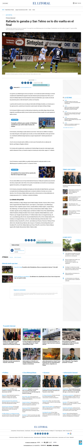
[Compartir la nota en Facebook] (22, 83)
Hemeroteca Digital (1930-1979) (16, 437)
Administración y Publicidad (40, 437)
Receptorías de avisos (28, 437)
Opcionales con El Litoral (63, 437)
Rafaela (11, 257)
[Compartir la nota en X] (25, 83)
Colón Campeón (17, 257)
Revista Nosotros (20, 430)
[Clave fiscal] (80, 444)
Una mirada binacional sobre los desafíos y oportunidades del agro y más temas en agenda (73, 119)
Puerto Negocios (58, 430)
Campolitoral (14, 430)
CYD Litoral (33, 430)
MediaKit (72, 437)
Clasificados (27, 430)
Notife (64, 430)
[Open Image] (4, 34)
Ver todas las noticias (68, 127)
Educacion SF (69, 430)
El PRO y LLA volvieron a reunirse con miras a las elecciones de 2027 (72, 124)
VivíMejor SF (52, 430)
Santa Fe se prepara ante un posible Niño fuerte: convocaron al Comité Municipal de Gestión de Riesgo (72, 108)
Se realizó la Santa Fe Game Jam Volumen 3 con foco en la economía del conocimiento (72, 102)
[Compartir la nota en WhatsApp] (28, 83)
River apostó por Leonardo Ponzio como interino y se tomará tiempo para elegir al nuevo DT (73, 113)
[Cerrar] (48, 85)
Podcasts (38, 430)
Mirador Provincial (45, 430)
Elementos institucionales (52, 437)
